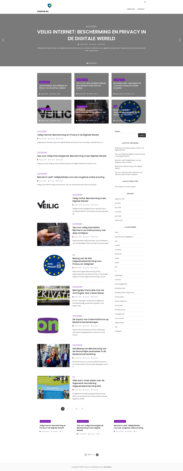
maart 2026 (119, 220)
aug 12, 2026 (82, 120)
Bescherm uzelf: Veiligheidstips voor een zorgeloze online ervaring (127, 85)
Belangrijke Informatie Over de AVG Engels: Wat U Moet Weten (88, 291)
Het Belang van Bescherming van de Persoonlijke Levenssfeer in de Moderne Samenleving (89, 351)
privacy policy (119, 297)
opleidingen (119, 275)
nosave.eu (43, 11)
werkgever (118, 331)
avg (115, 106)
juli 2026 (118, 203)
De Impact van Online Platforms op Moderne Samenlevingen (90, 321)
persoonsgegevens (121, 284)
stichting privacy (120, 310)
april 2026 (118, 216)
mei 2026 (118, 212)
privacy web (119, 305)
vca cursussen (119, 318)
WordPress (108, 467)
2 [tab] (90, 454)
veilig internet (91, 26)
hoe (116, 267)
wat (116, 327)
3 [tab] (90, 63)
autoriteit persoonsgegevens (124, 237)
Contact (140, 9)
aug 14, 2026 (45, 120)
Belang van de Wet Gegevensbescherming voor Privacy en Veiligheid (126, 112)
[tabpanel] (91, 40)
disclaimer (118, 254)
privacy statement (121, 301)
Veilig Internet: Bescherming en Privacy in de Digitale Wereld (91, 35)
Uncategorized (82, 80)
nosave (93, 44)
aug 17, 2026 (119, 94)
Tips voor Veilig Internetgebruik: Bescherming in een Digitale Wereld (91, 85)
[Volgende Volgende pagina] (82, 409)
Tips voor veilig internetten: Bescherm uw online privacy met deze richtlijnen (91, 112)
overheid (118, 280)
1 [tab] (87, 63)
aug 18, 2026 (82, 94)
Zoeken (117, 131)
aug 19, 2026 (84, 44)
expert (117, 262)
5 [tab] (94, 63)
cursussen (118, 249)
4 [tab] (92, 63)
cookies (117, 245)
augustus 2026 (120, 199)
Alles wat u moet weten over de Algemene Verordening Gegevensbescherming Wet (88, 383)
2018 (116, 232)
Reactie (102, 44)
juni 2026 (118, 207)
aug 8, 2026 (118, 120)
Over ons (131, 9)
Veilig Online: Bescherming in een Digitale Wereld (128, 167)
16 (76, 409)
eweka (117, 258)
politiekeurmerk (120, 288)
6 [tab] (95, 63)
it (115, 271)
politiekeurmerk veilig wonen (124, 292)
